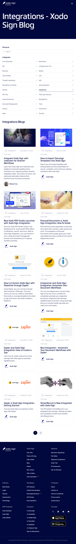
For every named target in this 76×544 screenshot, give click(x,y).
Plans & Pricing (31, 456)
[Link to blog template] (19, 157)
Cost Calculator (33, 477)
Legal (4, 490)
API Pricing (30, 497)
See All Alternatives (33, 531)
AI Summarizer (55, 466)
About (53, 487)
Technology (6, 500)
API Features (31, 487)
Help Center (30, 459)
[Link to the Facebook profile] (63, 512)
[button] (72, 3)
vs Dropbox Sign (32, 528)
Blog (28, 463)
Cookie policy (55, 500)
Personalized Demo (34, 494)
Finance (4, 494)
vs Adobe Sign (31, 517)
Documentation (31, 500)
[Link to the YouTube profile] (68, 512)
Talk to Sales (31, 473)
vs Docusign (31, 511)
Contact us (54, 490)
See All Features (56, 470)
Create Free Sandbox (33, 490)
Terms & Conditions (57, 494)
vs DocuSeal (31, 521)
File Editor (54, 456)
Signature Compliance (58, 459)
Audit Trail (54, 463)
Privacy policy (55, 497)
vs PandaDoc (31, 514)
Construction (6, 497)
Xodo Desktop (6, 511)
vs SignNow (30, 524)
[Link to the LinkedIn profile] (58, 512)
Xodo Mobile (6, 517)
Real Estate (6, 487)
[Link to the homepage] (9, 4)
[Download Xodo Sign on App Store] (58, 517)
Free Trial (30, 452)
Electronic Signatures (58, 452)
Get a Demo (30, 470)
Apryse (65, 540)
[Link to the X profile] (53, 512)
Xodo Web (5, 514)
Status (29, 466)
